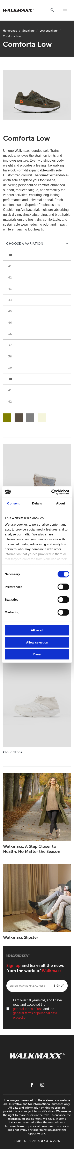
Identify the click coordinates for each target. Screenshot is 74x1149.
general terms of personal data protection (35, 1015)
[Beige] (42, 417)
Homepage (10, 30)
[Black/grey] (30, 417)
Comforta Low (12, 36)
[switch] (63, 587)
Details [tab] (37, 503)
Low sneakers (48, 30)
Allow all (37, 630)
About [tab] (60, 503)
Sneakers (28, 30)
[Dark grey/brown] (19, 417)
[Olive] (7, 417)
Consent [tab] (13, 503)
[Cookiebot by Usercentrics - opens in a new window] (52, 492)
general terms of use (28, 1009)
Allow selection (37, 642)
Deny (37, 654)
